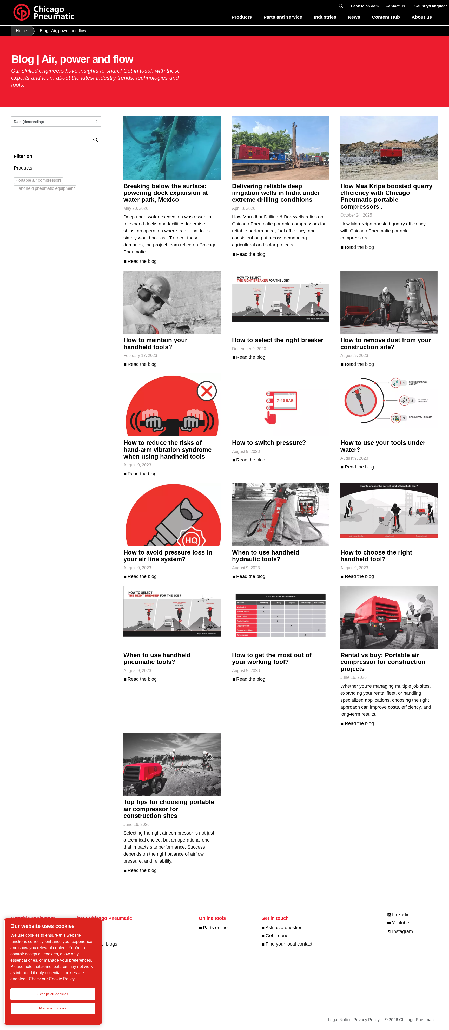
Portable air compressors (39, 180)
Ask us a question (284, 927)
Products (242, 17)
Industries (325, 17)
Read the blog (142, 261)
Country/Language (424, 6)
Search (341, 6)
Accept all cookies (52, 994)
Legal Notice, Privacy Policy (354, 1020)
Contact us (395, 6)
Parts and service (282, 17)
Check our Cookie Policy (52, 979)
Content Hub (386, 17)
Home (21, 31)
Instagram (402, 931)
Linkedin (401, 914)
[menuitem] (242, 18)
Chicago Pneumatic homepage (43, 12)
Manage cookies (52, 1008)
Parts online (215, 927)
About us (422, 17)
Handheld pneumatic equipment (45, 188)
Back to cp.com (365, 6)
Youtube (400, 922)
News (354, 17)
